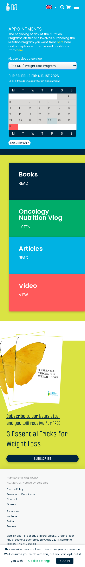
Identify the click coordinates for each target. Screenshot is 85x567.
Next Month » (19, 143)
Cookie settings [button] (39, 561)
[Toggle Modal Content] (62, 7)
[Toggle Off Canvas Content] (75, 7)
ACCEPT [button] (65, 561)
